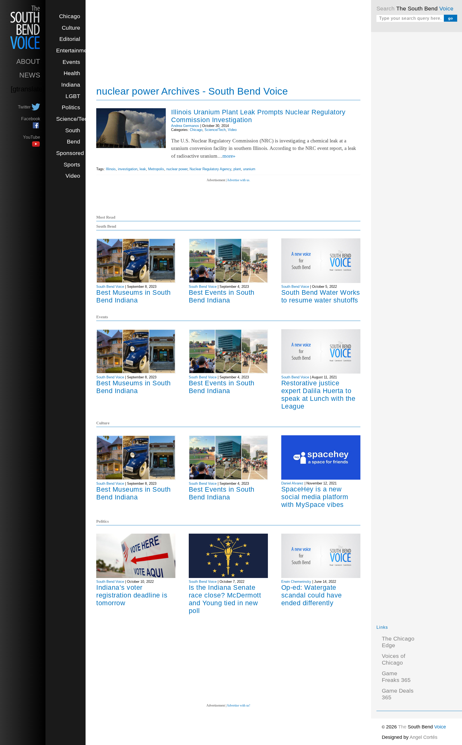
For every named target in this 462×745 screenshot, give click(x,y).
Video (73, 176)
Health (72, 73)
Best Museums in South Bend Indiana (133, 296)
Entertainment (74, 50)
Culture (71, 28)
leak (143, 169)
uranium (249, 169)
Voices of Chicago (393, 659)
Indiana (70, 85)
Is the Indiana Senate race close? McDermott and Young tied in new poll (225, 599)
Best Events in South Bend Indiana (222, 296)
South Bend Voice (110, 287)
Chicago (69, 16)
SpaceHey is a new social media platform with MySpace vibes (314, 496)
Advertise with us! (238, 705)
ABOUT (28, 61)
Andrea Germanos (185, 126)
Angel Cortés (423, 737)
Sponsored (70, 153)
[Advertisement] (416, 117)
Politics (71, 107)
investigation (127, 169)
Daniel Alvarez (292, 483)
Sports (72, 164)
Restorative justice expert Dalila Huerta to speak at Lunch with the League (318, 394)
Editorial (69, 39)
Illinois (111, 169)
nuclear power (176, 169)
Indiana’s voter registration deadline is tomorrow (131, 595)
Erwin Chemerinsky (296, 582)
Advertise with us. (238, 180)
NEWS (29, 75)
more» (229, 156)
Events (71, 62)
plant (237, 169)
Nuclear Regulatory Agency (210, 169)
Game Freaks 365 (396, 676)
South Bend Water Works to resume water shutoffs (320, 296)
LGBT (73, 96)
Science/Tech (73, 119)
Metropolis (156, 169)
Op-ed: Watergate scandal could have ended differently (311, 595)
